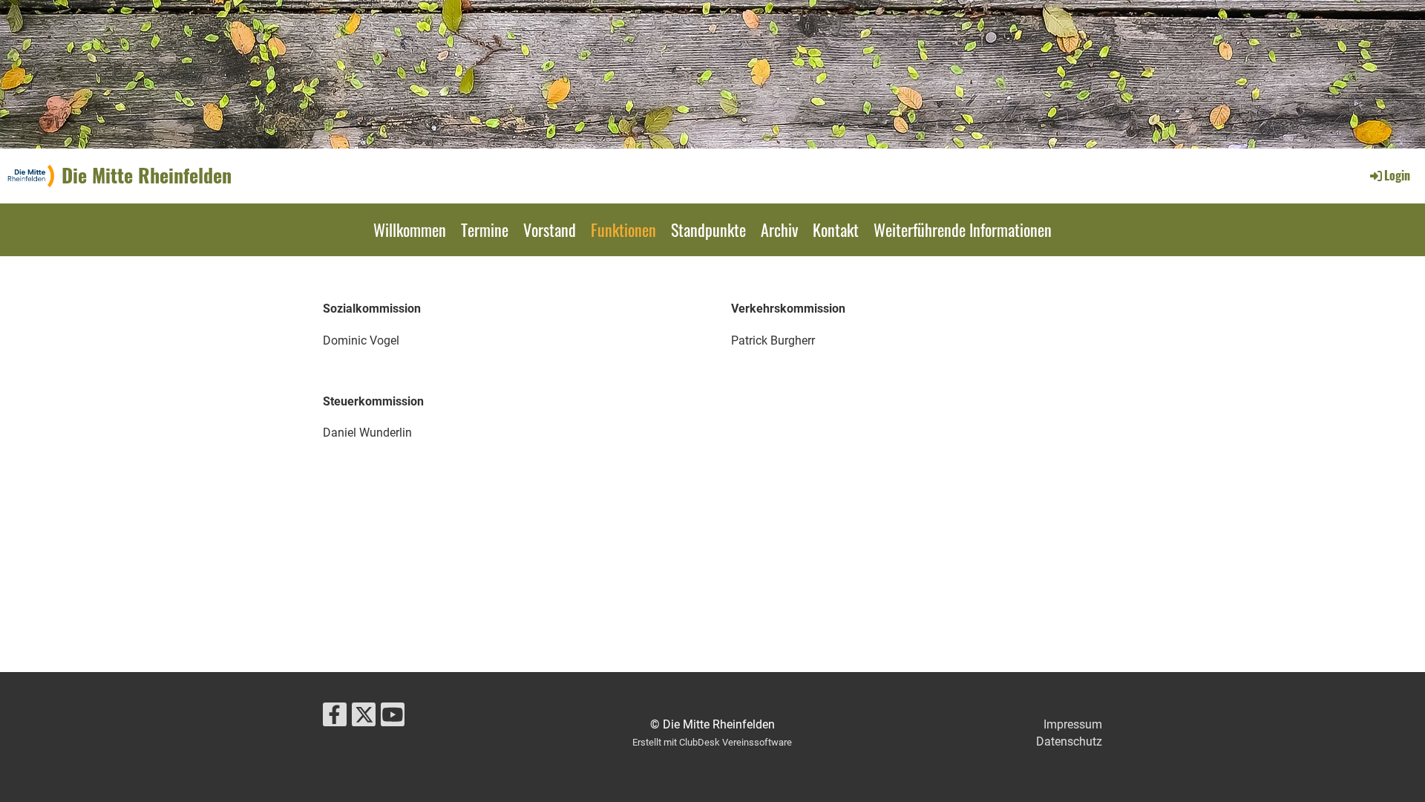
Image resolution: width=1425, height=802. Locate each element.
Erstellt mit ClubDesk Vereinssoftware (712, 742)
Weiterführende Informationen (963, 229)
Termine (484, 229)
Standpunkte (708, 229)
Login (1397, 175)
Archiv (779, 229)
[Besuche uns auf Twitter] (364, 718)
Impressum (1073, 724)
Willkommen (409, 229)
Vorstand (549, 229)
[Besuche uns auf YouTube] (392, 718)
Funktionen (623, 229)
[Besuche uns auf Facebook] (335, 718)
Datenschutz (1069, 741)
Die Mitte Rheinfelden (147, 175)
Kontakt (836, 229)
